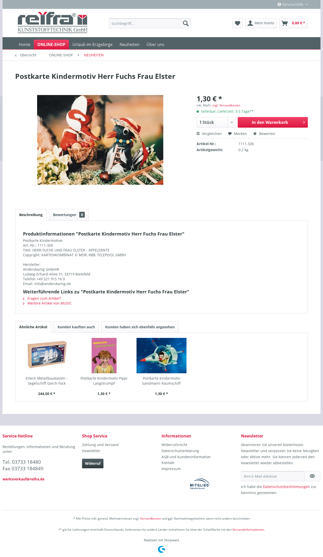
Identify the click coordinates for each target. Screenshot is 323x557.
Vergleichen (211, 133)
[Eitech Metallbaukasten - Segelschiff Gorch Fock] (46, 355)
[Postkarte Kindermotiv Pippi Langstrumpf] (104, 355)
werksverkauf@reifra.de (23, 479)
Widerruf (92, 463)
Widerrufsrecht (174, 444)
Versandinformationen (248, 529)
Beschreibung (31, 214)
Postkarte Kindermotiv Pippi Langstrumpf (103, 381)
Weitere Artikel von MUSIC (49, 303)
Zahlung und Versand (100, 444)
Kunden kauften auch (76, 326)
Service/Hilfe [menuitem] (292, 4)
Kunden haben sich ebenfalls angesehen (140, 326)
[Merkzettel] (237, 23)
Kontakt (168, 462)
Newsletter (91, 450)
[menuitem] (150, 23)
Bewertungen (68, 214)
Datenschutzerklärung (180, 450)
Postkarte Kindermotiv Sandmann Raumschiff (161, 381)
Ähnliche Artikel (33, 326)
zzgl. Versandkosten (226, 105)
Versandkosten (150, 518)
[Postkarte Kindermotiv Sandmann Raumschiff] (161, 355)
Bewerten (266, 133)
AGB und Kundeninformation (186, 456)
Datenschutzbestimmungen (286, 486)
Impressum (171, 468)
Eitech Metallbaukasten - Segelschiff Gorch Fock (47, 381)
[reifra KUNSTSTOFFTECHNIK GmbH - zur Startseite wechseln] (53, 23)
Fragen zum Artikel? (43, 298)
